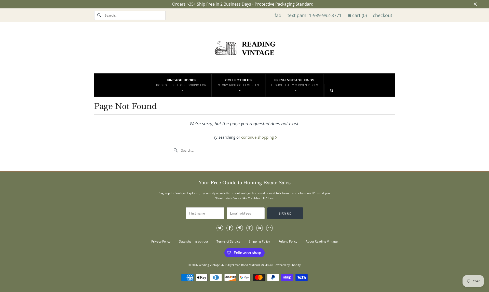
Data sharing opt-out (193, 241)
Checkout (382, 15)
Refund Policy (287, 241)
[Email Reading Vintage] (269, 228)
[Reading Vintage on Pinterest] (239, 228)
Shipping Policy (259, 241)
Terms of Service (228, 241)
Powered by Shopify (287, 265)
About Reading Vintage (322, 241)
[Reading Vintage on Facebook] (229, 228)
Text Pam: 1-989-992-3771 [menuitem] (315, 15)
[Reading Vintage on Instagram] (249, 228)
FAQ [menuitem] (278, 15)
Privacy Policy (160, 241)
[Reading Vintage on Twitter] (219, 228)
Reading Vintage (209, 265)
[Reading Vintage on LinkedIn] (259, 228)
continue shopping (258, 137)
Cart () (359, 15)
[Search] (99, 15)
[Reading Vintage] (244, 49)
